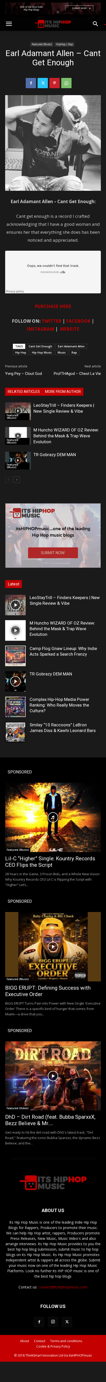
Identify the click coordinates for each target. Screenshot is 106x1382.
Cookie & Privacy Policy (53, 1346)
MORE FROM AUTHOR (63, 392)
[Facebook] (31, 83)
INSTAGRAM (40, 329)
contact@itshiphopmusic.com (62, 1287)
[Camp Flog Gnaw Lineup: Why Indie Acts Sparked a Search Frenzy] (15, 656)
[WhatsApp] (66, 83)
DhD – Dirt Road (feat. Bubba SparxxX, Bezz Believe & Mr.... (50, 1120)
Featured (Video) (18, 1108)
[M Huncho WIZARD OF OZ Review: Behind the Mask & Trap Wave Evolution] (18, 436)
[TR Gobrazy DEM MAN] (18, 460)
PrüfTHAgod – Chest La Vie (77, 373)
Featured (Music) (42, 44)
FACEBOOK (78, 321)
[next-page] (16, 479)
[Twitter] (43, 83)
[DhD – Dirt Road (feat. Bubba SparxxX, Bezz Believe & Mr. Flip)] (53, 1076)
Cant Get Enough (40, 346)
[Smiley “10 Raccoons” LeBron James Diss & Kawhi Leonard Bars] (15, 732)
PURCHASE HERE (53, 306)
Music (62, 352)
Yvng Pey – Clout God (23, 373)
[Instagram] (53, 1322)
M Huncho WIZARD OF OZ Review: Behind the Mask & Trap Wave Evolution (66, 435)
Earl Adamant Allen (71, 346)
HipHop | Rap (64, 44)
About (24, 1341)
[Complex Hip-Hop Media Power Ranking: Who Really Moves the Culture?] (15, 707)
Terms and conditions (66, 1341)
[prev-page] (8, 479)
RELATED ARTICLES (24, 392)
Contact (39, 1341)
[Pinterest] (54, 83)
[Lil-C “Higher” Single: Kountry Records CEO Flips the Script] (53, 817)
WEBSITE (69, 329)
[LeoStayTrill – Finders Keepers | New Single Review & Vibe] (18, 411)
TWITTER (51, 321)
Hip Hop (20, 352)
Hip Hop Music (42, 352)
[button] (9, 24)
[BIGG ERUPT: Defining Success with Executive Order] (53, 946)
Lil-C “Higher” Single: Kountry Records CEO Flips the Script (50, 861)
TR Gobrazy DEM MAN (54, 454)
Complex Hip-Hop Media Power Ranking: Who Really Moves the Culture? (59, 705)
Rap (74, 352)
